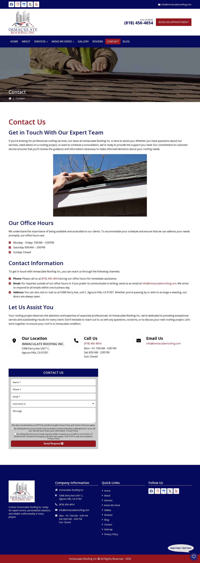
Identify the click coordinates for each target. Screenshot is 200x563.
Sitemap (108, 529)
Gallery (107, 510)
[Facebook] (11, 4)
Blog (106, 519)
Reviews (108, 514)
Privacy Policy (64, 425)
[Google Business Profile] (24, 4)
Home (107, 490)
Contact (108, 524)
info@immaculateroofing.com (176, 4)
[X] (30, 4)
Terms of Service (82, 425)
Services (108, 500)
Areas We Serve (112, 505)
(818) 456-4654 (138, 23)
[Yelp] (36, 4)
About (107, 495)
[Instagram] (17, 4)
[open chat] (194, 557)
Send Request (52, 443)
